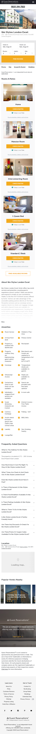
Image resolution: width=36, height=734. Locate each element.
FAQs (8, 689)
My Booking (27, 689)
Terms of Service (9, 694)
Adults (16, 51)
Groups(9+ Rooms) (20, 67)
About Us (9, 686)
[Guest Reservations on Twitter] (11, 710)
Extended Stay (27, 696)
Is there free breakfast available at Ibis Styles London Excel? (16, 496)
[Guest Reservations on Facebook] (5, 710)
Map (10, 67)
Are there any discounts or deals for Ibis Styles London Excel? (15, 526)
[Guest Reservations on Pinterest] (25, 710)
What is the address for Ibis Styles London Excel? (14, 451)
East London (23, 547)
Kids (26, 51)
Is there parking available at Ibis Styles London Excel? (16, 503)
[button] (2, 19)
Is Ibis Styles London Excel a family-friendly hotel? (15, 518)
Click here (4, 669)
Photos (3, 67)
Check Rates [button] (18, 109)
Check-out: (22, 45)
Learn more (4, 74)
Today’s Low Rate (18, 113)
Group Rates (27, 691)
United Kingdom (6, 548)
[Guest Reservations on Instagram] (18, 710)
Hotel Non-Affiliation (8, 704)
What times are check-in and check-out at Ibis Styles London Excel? (15, 473)
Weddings (31, 67)
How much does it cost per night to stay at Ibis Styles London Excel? (15, 466)
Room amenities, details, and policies (18, 117)
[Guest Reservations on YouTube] (30, 710)
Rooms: (5, 51)
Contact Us (27, 686)
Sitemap (8, 699)
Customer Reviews (8, 691)
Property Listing (9, 701)
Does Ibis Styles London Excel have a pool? (15, 481)
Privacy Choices (25, 699)
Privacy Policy (9, 696)
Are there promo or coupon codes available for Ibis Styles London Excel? (15, 533)
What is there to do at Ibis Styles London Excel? (14, 511)
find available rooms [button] (18, 274)
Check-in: (5, 45)
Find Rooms (18, 59)
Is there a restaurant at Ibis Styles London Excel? (15, 488)
